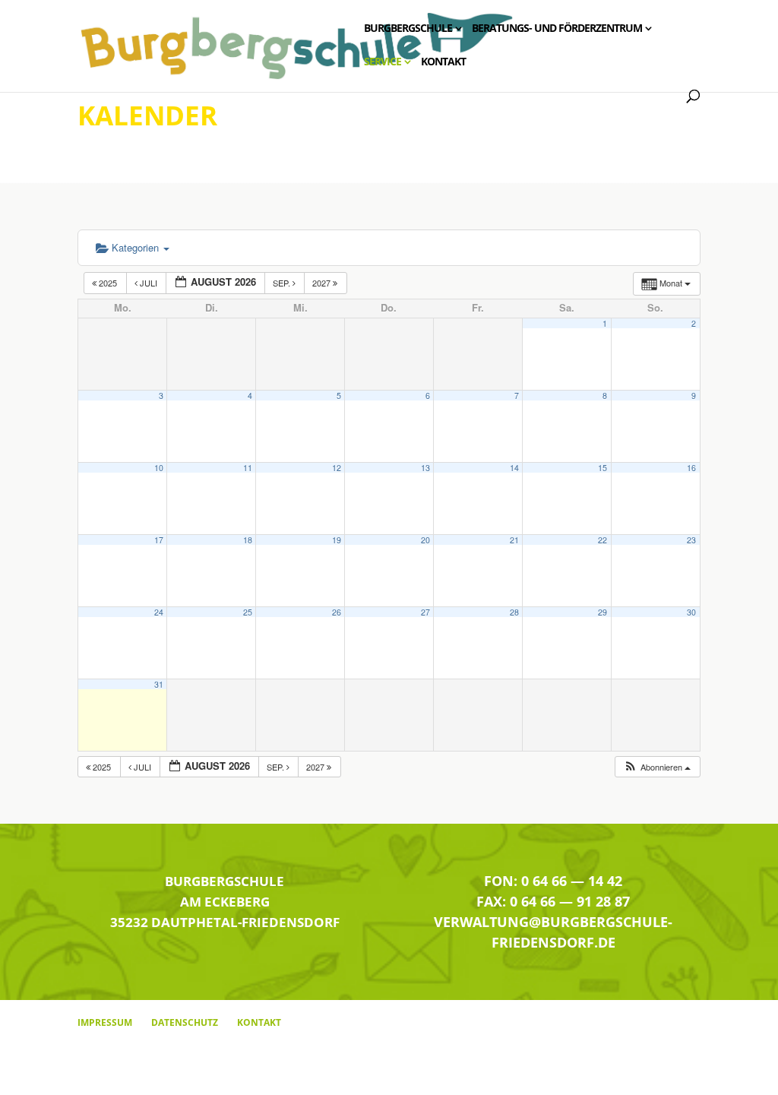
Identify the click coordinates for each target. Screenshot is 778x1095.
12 (336, 467)
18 (247, 540)
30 (691, 612)
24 (158, 612)
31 (158, 684)
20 (425, 540)
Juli (149, 283)
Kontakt (443, 62)
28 (514, 612)
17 (158, 540)
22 (602, 540)
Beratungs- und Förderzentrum (557, 29)
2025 (107, 283)
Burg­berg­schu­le (408, 29)
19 (336, 540)
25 (247, 612)
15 (602, 467)
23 (691, 540)
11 (247, 467)
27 (425, 612)
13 (425, 467)
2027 (322, 283)
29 (602, 612)
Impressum (104, 1022)
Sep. (283, 283)
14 (514, 467)
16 (691, 467)
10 (158, 467)
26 (336, 612)
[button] (656, 767)
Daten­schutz (184, 1022)
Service (382, 62)
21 (514, 540)
